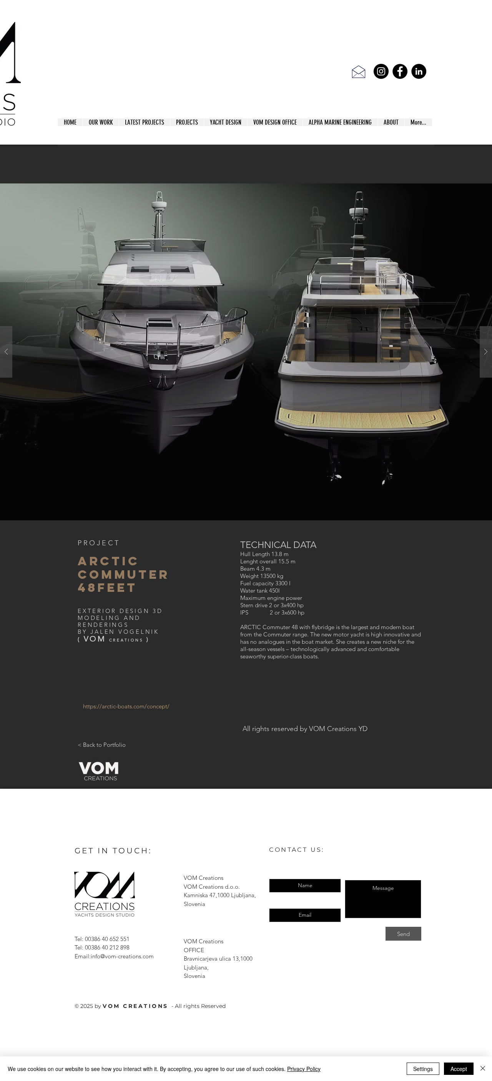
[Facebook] (399, 71)
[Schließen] (482, 1069)
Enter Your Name (305, 873)
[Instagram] (381, 71)
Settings (423, 1069)
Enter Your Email (305, 903)
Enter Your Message (383, 874)
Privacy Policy (304, 1069)
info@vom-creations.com (122, 956)
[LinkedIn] (418, 71)
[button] (246, 351)
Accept (458, 1069)
